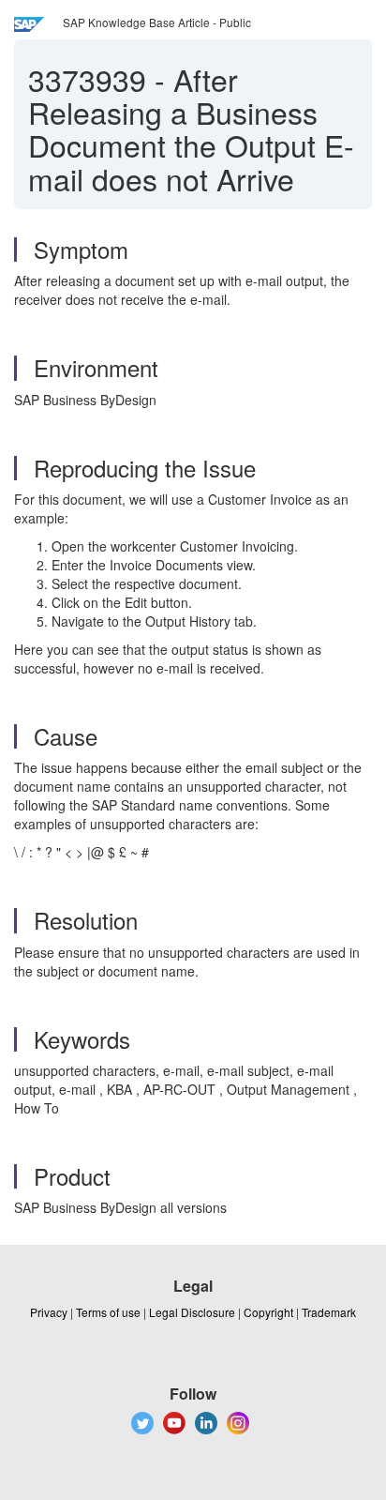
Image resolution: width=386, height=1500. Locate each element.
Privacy (48, 1312)
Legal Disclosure (192, 1312)
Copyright (268, 1312)
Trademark (329, 1312)
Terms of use (108, 1312)
